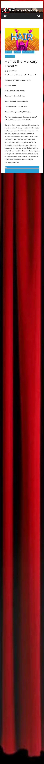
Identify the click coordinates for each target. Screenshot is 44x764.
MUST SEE (9, 52)
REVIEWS (17, 52)
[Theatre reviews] (22, 9)
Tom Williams (10, 56)
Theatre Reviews (28, 52)
